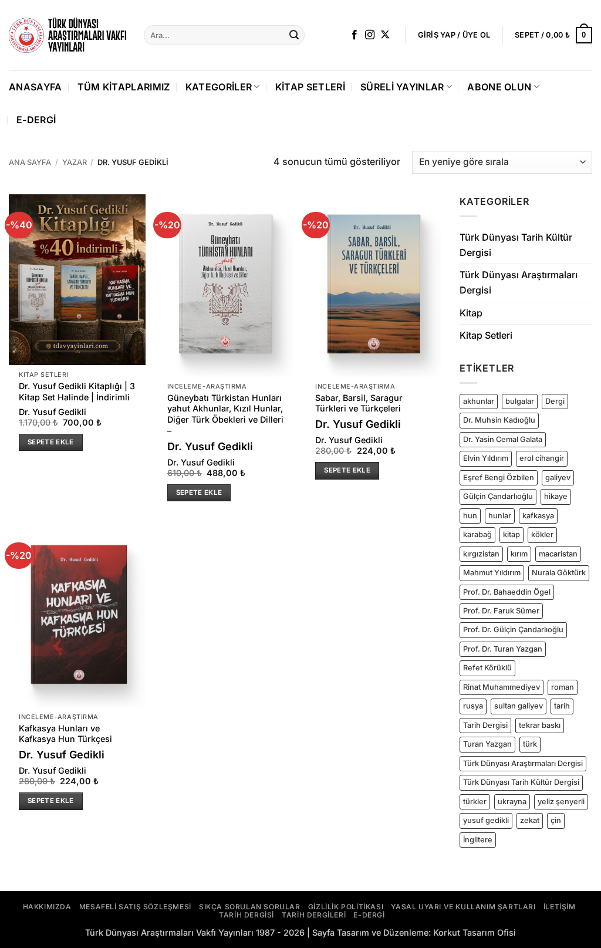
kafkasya (538, 515)
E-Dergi (36, 120)
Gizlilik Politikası (345, 906)
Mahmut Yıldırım (492, 572)
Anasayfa (35, 87)
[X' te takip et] (385, 35)
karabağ (477, 534)
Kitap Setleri (310, 87)
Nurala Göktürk (559, 572)
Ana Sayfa (30, 162)
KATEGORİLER (218, 87)
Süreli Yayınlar (402, 87)
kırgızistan (481, 553)
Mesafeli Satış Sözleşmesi (135, 906)
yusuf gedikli (486, 820)
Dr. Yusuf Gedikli (52, 412)
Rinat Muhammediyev (501, 687)
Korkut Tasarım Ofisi (474, 932)
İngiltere (477, 839)
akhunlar (478, 401)
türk (530, 744)
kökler (542, 534)
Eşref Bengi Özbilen (498, 477)
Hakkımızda (47, 906)
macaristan (558, 553)
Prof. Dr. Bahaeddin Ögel (507, 591)
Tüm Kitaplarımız (123, 87)
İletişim (559, 906)
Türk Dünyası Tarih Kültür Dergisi (516, 244)
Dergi (555, 401)
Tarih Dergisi (485, 725)
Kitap (471, 312)
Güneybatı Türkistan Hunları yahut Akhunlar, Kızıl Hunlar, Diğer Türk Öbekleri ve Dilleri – (225, 414)
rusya (473, 705)
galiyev (557, 477)
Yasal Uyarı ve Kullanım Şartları (463, 906)
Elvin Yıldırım (485, 458)
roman (562, 687)
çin (556, 820)
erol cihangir (541, 458)
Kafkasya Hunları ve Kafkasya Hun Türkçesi (65, 733)
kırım (519, 553)
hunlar (499, 515)
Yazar (74, 162)
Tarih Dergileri (314, 914)
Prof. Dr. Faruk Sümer (501, 610)
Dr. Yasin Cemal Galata (502, 439)
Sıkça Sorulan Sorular (249, 906)
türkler (475, 801)
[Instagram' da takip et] (369, 35)
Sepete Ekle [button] (51, 442)
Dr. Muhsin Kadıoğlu (499, 420)
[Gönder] (294, 35)
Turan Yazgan (487, 744)
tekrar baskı (540, 725)
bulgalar (519, 401)
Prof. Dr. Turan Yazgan (502, 649)
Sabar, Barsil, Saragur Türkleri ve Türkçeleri (359, 403)
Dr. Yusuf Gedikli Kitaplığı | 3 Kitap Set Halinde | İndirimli (77, 391)
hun (470, 515)
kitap (511, 534)
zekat (529, 820)
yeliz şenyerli (561, 801)
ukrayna (512, 801)
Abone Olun (499, 87)
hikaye (556, 496)
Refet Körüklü (487, 667)
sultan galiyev (518, 705)
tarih (562, 705)
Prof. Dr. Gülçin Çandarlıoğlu (513, 629)
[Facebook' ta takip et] (354, 35)
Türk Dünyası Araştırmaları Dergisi (519, 282)
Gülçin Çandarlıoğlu (498, 496)
